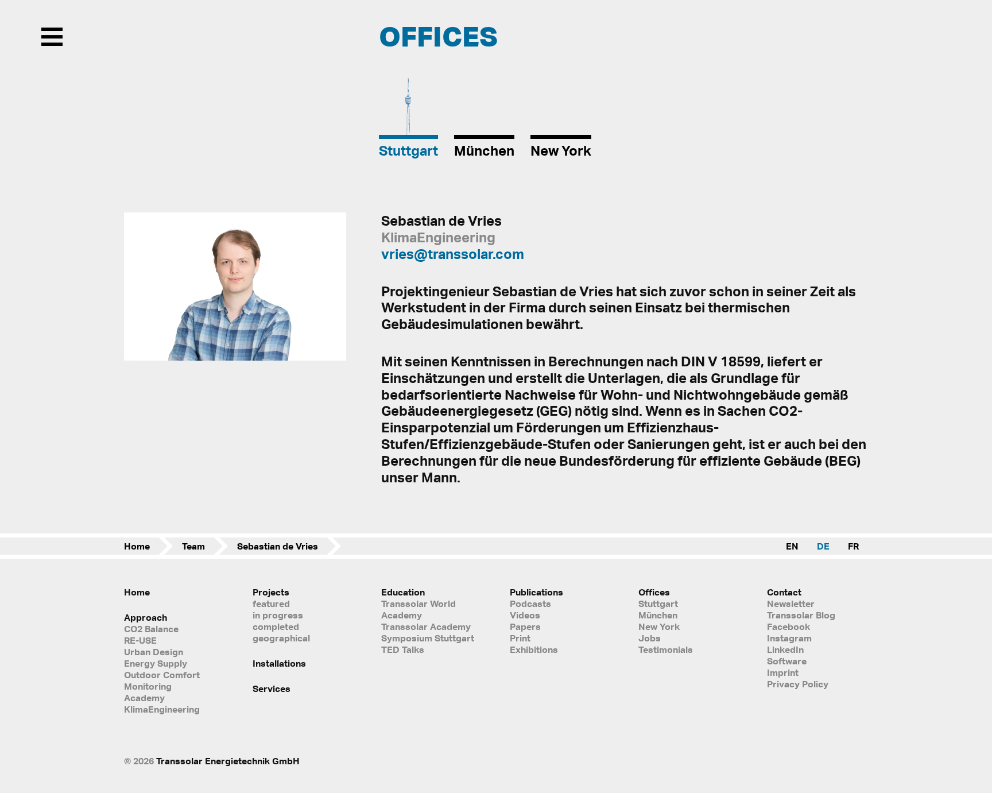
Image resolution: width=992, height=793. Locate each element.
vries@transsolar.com (452, 254)
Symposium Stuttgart (427, 638)
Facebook (788, 626)
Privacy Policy (797, 684)
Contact (784, 592)
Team (193, 546)
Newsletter (791, 603)
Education (403, 592)
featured (271, 603)
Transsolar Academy (426, 626)
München (657, 615)
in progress (278, 615)
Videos (525, 615)
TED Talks (402, 649)
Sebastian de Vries (277, 546)
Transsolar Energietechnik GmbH (228, 761)
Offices (654, 592)
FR (853, 546)
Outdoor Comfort (162, 674)
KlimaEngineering (162, 709)
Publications (536, 592)
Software (787, 661)
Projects (271, 592)
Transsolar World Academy (418, 609)
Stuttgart (658, 603)
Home (137, 546)
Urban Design (153, 651)
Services (271, 688)
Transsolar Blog (801, 615)
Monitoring (148, 686)
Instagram (789, 638)
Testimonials (665, 649)
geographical (281, 638)
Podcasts (530, 603)
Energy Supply (155, 663)
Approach (145, 617)
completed (276, 626)
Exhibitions (534, 649)
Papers (525, 626)
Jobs (649, 638)
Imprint (783, 672)
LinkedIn (785, 649)
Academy (144, 697)
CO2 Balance (151, 629)
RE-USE (140, 640)
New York (659, 626)
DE (823, 546)
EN (792, 546)
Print (520, 638)
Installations (279, 663)
